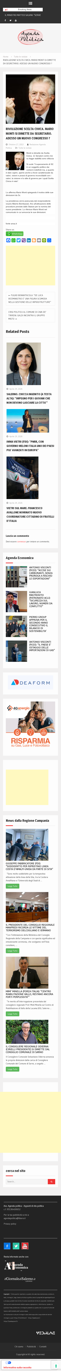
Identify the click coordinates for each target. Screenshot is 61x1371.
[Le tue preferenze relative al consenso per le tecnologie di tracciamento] (56, 1366)
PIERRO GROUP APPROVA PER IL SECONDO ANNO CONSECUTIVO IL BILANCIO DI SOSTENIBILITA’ (38, 624)
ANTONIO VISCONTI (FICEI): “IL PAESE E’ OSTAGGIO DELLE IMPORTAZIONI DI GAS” (42, 646)
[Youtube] (15, 20)
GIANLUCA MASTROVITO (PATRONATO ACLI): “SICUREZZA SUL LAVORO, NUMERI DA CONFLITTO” (40, 599)
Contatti (42, 1346)
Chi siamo (19, 1346)
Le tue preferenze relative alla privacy (32, 1362)
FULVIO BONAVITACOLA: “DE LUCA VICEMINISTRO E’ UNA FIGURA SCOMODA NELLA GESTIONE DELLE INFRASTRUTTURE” (29, 298)
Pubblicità (31, 1346)
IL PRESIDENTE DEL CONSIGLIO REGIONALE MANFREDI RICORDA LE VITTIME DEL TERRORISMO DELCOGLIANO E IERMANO (30, 927)
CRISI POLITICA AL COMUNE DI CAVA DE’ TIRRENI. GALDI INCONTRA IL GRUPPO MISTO (27, 315)
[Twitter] (10, 20)
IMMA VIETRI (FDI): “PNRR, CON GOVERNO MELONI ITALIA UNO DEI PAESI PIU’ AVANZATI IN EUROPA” (30, 446)
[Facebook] (5, 20)
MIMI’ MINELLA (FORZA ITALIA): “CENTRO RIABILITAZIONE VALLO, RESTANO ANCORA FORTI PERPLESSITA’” (29, 994)
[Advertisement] (30, 265)
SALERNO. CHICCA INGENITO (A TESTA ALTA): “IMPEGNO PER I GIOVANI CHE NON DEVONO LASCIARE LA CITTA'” (29, 398)
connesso (21, 541)
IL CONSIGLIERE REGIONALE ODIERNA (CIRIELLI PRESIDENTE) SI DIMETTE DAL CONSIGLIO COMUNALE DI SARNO (28, 1049)
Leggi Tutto (12, 886)
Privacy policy (10, 1223)
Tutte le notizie (25, 148)
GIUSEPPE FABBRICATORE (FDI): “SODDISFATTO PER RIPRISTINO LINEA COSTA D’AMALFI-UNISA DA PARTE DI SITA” (29, 866)
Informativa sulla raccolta (17, 1367)
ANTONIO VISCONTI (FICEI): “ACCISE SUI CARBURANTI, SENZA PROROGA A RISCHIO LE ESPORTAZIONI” (40, 573)
